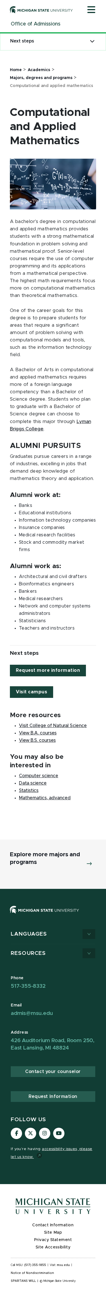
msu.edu (63, 1265)
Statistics (28, 790)
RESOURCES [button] (28, 953)
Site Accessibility (53, 1247)
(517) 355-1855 (35, 1265)
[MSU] (44, 915)
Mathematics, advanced (45, 798)
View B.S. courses (37, 740)
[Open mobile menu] (91, 10)
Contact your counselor (53, 1071)
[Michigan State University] (41, 9)
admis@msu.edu (32, 1013)
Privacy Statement (53, 1240)
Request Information (53, 1096)
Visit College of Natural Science (53, 725)
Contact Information (52, 1225)
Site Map (53, 1233)
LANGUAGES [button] (29, 934)
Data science (33, 783)
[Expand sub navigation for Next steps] (92, 41)
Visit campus (31, 692)
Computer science (38, 776)
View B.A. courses (38, 733)
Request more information (48, 670)
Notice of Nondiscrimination (32, 1273)
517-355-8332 (28, 986)
